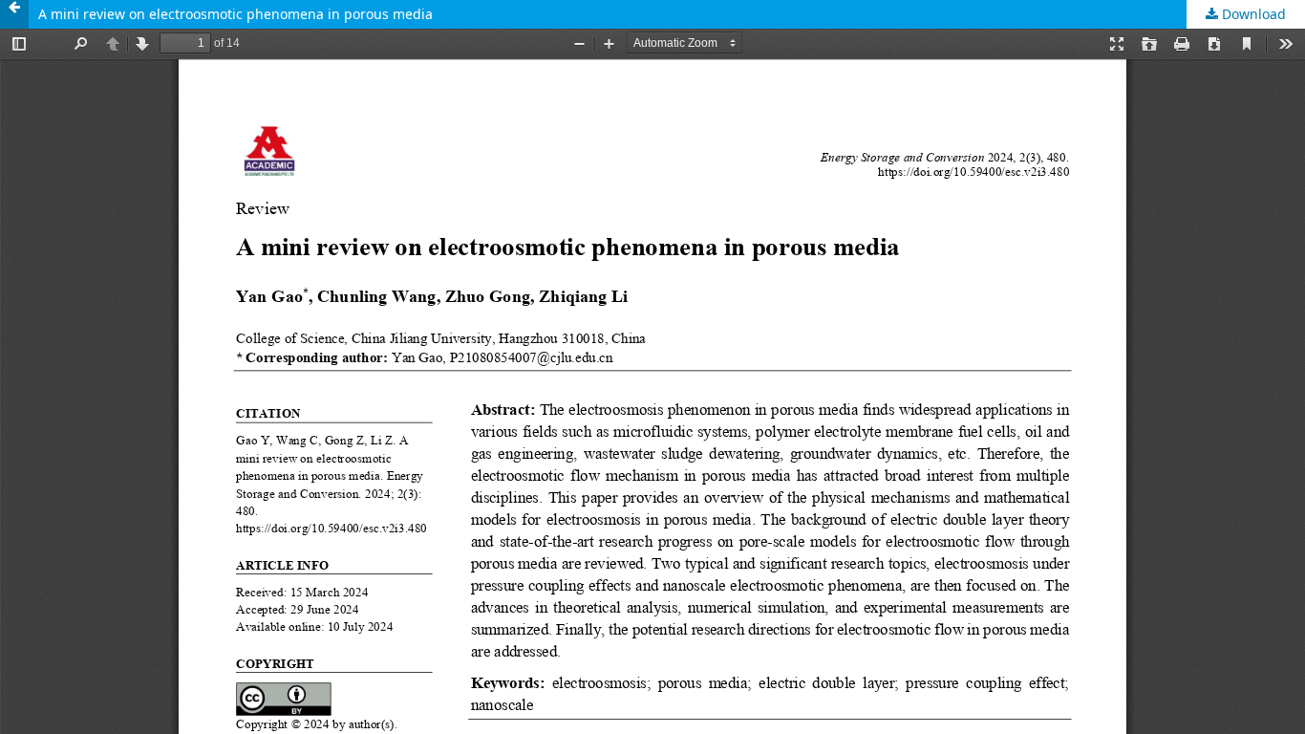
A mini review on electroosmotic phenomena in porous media (235, 14)
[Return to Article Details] (14, 14)
